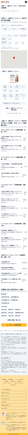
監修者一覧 (13, 381)
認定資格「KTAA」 (16, 428)
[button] (14, 58)
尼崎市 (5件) (10, 309)
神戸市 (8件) (4, 294)
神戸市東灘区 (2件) (14, 297)
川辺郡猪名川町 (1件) (19, 312)
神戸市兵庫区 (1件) (5, 300)
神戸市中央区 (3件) (5, 297)
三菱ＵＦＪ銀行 (16, 330)
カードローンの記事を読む (14, 325)
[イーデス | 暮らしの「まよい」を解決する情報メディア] (5, 2)
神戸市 (24, 330)
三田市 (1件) (10, 315)
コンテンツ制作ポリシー (20, 379)
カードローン (9, 330)
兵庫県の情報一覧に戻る (14, 320)
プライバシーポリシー (7, 383)
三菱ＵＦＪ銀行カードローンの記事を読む (14, 109)
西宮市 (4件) (4, 315)
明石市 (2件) (4, 309)
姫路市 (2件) (4, 312)
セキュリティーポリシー (19, 383)
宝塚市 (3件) (17, 315)
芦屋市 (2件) (17, 309)
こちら (9, 358)
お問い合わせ (13, 384)
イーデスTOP (4, 330)
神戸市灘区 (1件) (14, 300)
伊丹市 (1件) (10, 312)
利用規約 (6, 381)
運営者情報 (11, 379)
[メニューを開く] (26, 2)
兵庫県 (21, 330)
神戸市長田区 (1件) (5, 303)
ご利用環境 (4, 379)
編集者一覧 (20, 381)
